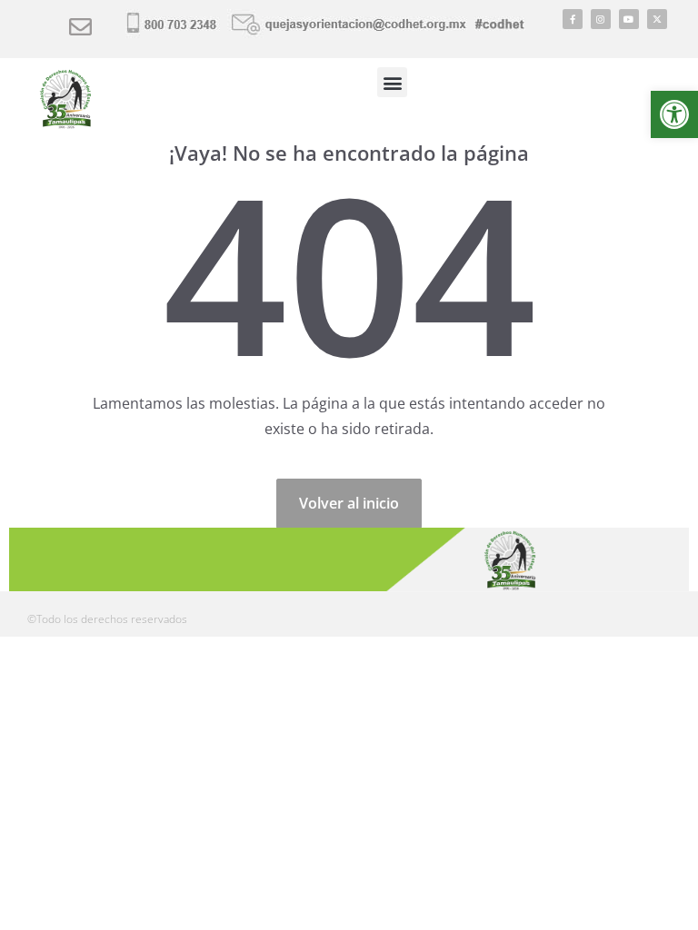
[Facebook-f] (573, 19)
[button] (674, 114)
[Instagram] (601, 19)
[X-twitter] (657, 19)
